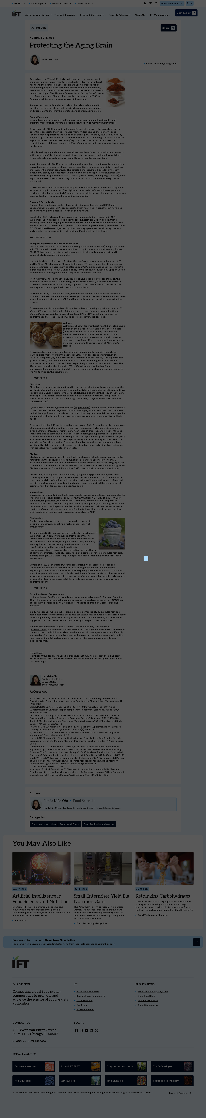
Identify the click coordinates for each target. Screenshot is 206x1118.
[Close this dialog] (146, 558)
